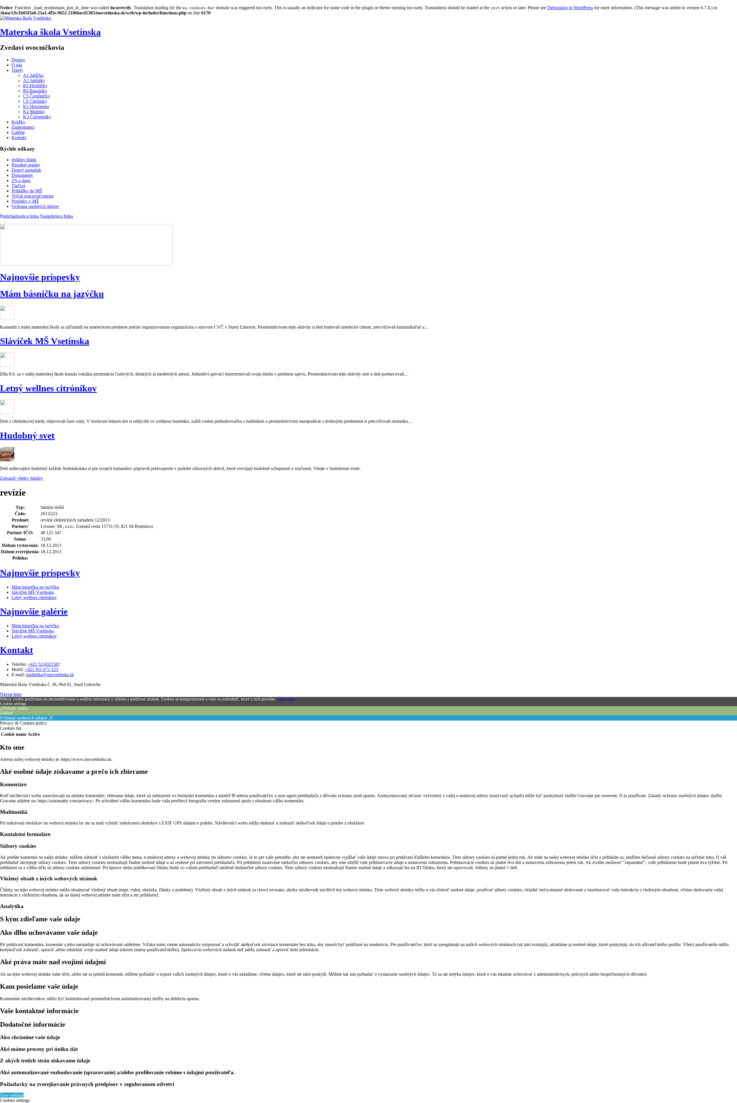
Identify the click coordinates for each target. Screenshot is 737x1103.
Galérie (18, 132)
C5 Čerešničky (36, 96)
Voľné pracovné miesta (33, 196)
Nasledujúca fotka (56, 216)
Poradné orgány (26, 164)
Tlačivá (18, 185)
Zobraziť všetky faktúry (21, 478)
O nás (17, 64)
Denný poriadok (26, 170)
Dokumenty (22, 175)
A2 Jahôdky (34, 80)
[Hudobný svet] (7, 459)
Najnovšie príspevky (40, 277)
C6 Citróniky (35, 101)
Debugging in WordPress (570, 7)
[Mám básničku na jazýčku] (7, 318)
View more (286, 699)
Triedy (17, 70)
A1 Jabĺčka (33, 75)
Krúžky (18, 122)
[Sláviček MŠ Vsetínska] (7, 365)
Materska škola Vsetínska (50, 32)
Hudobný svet (27, 435)
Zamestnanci (23, 127)
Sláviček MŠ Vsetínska (44, 341)
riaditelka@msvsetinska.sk (50, 674)
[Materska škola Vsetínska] (25, 18)
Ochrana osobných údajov (35, 206)
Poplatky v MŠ (25, 201)
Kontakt (19, 137)
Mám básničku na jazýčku (52, 294)
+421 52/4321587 (44, 664)
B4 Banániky (35, 90)
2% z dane (21, 180)
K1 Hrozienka (36, 106)
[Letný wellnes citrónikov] (7, 412)
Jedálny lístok (24, 159)
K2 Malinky (34, 111)
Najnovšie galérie (34, 611)
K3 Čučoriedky (37, 116)
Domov (18, 59)
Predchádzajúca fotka (19, 216)
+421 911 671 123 (41, 669)
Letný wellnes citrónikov (48, 388)
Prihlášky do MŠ (27, 190)
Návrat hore (11, 694)
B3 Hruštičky (35, 85)
